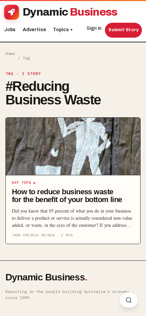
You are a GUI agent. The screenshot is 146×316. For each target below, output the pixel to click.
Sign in (94, 28)
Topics (62, 29)
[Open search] (129, 300)
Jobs (10, 29)
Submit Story (123, 29)
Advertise (34, 29)
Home (10, 53)
